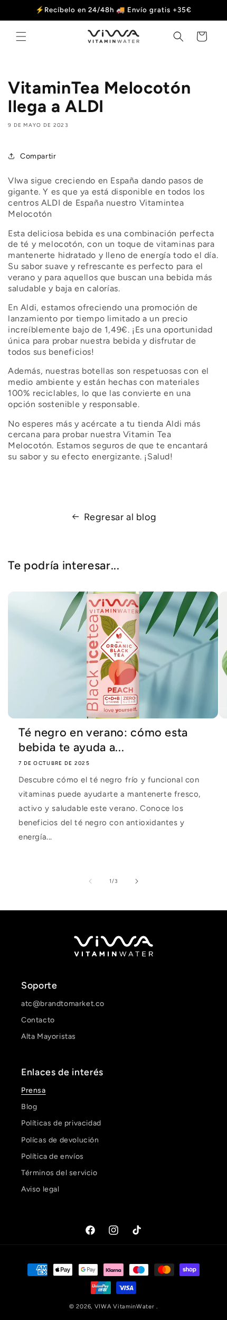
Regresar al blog (120, 517)
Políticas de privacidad (61, 1123)
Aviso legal (40, 1189)
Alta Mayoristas (48, 1036)
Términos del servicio (59, 1172)
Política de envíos (52, 1156)
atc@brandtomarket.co (63, 1003)
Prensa (33, 1090)
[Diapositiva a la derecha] (136, 881)
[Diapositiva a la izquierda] (90, 881)
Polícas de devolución (60, 1140)
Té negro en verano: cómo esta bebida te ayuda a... (103, 739)
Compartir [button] (38, 156)
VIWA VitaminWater (125, 1306)
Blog (29, 1106)
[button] (21, 36)
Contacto (38, 1020)
